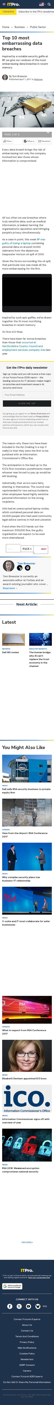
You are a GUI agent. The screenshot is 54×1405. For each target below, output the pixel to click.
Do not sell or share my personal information (27, 1382)
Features (38, 79)
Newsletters (27, 1359)
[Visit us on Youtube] (28, 1306)
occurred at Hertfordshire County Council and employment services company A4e (23, 346)
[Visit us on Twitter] (19, 1306)
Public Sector (38, 27)
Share (9, 141)
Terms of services (39, 413)
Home (5, 27)
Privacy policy (27, 1342)
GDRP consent (27, 1365)
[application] (27, 291)
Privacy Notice (42, 416)
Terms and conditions (27, 1336)
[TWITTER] (20, 567)
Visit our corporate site (39, 1277)
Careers (27, 1370)
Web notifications (27, 1347)
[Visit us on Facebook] (9, 1306)
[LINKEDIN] (28, 567)
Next (44, 549)
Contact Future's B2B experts (27, 1376)
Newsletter (46, 141)
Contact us (27, 1330)
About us (27, 1324)
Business (20, 27)
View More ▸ (27, 1242)
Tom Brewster (19, 76)
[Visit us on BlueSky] (36, 1306)
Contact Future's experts (27, 1319)
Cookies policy (27, 1353)
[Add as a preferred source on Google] (12, 1286)
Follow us (31, 141)
